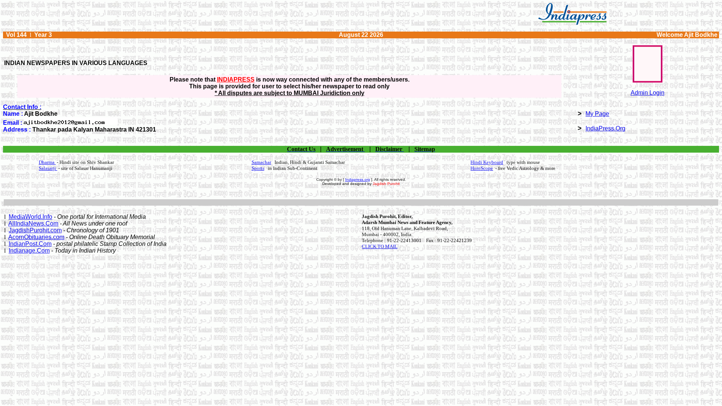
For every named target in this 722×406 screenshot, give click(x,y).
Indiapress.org (357, 179)
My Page (597, 114)
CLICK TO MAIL (379, 246)
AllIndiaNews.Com (33, 223)
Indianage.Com (29, 250)
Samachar (261, 162)
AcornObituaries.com (36, 237)
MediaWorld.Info (30, 217)
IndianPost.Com (30, 244)
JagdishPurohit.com (35, 230)
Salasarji (48, 168)
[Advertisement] (361, 202)
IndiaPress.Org (605, 128)
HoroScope (481, 168)
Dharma (47, 162)
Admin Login (647, 92)
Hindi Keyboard (486, 162)
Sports (258, 168)
